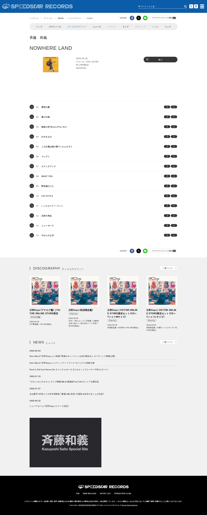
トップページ (34, 18)
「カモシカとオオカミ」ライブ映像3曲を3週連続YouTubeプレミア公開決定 (64, 381)
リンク (168, 26)
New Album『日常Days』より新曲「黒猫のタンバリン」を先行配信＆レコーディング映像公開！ (72, 356)
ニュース (97, 26)
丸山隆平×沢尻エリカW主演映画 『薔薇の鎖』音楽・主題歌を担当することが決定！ (67, 393)
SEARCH (185, 6)
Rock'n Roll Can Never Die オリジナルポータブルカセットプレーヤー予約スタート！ (69, 369)
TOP (78, 493)
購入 (160, 59)
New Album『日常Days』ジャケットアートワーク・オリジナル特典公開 (62, 362)
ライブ (126, 26)
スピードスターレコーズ (37, 6)
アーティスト (48, 18)
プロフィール (55, 26)
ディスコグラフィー (75, 18)
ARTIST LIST (105, 493)
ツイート (191, 6)
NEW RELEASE (89, 493)
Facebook (196, 6)
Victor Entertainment (130, 505)
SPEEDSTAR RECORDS (87, 505)
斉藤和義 (61, 18)
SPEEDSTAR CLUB (122, 493)
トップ (39, 26)
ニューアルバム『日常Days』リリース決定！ (49, 406)
